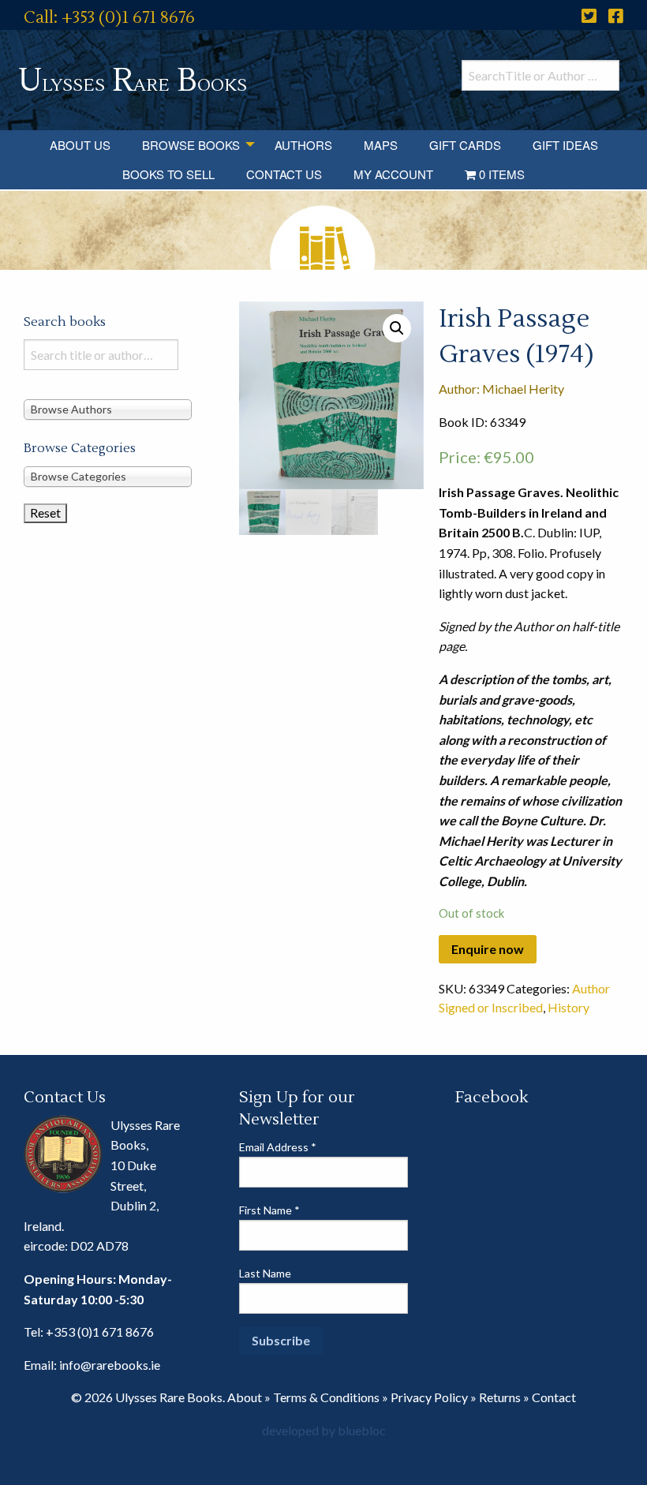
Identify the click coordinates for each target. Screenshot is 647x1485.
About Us (80, 145)
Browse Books (191, 145)
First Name (269, 1210)
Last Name (265, 1273)
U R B (132, 81)
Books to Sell (168, 174)
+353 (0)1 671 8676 (100, 1331)
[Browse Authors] (108, 409)
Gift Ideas (565, 145)
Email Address (277, 1147)
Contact (554, 1397)
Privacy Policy (429, 1397)
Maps (381, 145)
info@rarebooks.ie (109, 1364)
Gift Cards (465, 145)
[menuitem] (80, 144)
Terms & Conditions (326, 1397)
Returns (500, 1397)
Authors (303, 145)
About (244, 1397)
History (568, 1007)
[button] (397, 328)
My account (393, 174)
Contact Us (284, 174)
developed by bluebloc (324, 1430)
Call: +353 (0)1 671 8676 (109, 17)
